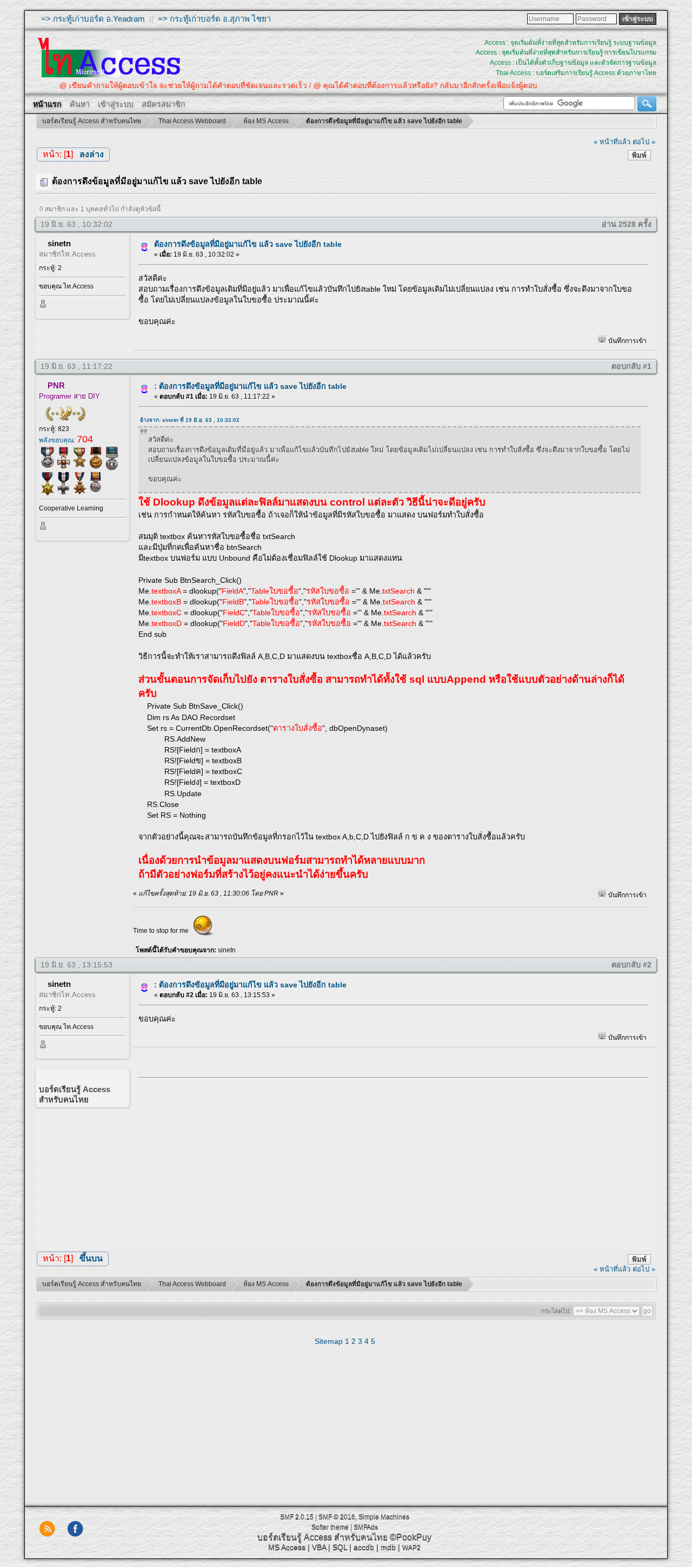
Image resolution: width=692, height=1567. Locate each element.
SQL (339, 1547)
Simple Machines (383, 1517)
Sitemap (329, 1341)
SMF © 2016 (336, 1517)
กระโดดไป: (556, 1311)
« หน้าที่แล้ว (612, 142)
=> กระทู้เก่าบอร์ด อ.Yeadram (93, 18)
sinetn (59, 243)
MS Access (286, 1547)
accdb (364, 1547)
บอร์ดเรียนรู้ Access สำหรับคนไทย (322, 1537)
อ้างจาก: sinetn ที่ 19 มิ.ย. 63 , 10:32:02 (189, 420)
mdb (388, 1547)
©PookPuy (410, 1537)
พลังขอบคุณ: (66, 440)
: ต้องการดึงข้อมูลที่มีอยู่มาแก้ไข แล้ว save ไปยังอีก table (250, 386)
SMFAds (366, 1527)
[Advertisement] (389, 1160)
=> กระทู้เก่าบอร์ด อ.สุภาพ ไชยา (214, 18)
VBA (319, 1547)
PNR (56, 385)
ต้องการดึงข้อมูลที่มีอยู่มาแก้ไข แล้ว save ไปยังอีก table (248, 244)
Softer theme (330, 1527)
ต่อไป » (644, 142)
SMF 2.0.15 (297, 1517)
